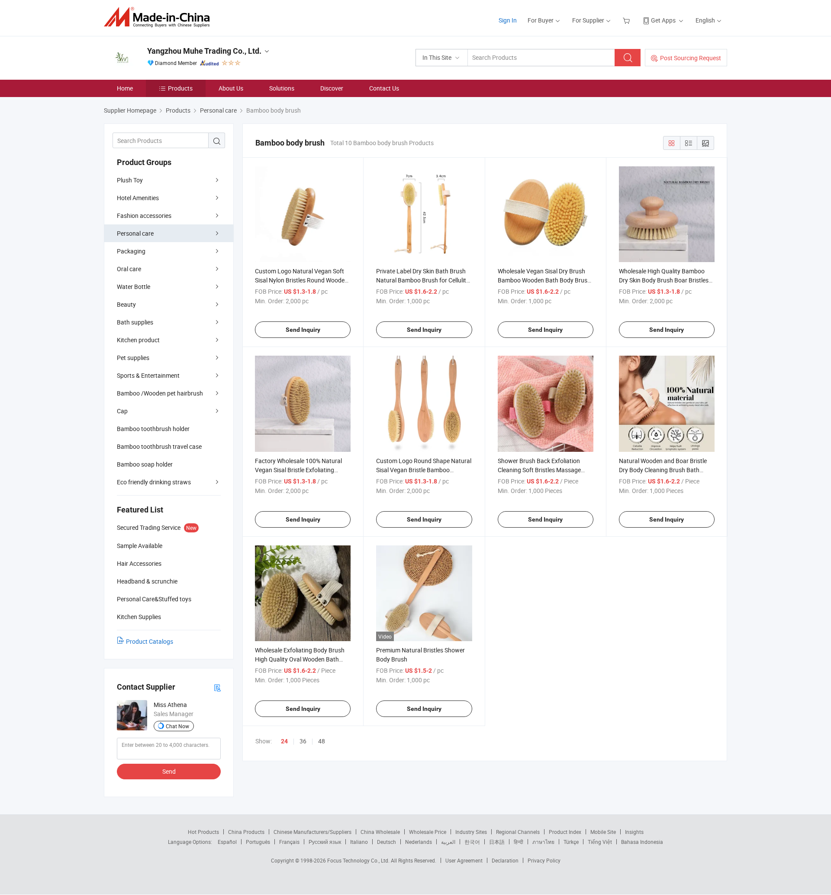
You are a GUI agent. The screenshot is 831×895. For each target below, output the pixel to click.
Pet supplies (133, 357)
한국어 (472, 841)
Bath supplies (135, 322)
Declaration (505, 860)
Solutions (281, 88)
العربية (448, 841)
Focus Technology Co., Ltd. (359, 860)
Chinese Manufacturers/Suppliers (312, 831)
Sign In (508, 20)
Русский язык (325, 841)
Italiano (359, 841)
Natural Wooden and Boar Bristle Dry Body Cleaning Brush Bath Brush (663, 470)
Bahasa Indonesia (642, 841)
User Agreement (464, 860)
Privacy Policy (544, 860)
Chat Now (177, 726)
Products (180, 88)
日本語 (497, 841)
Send (169, 771)
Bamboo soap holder (145, 464)
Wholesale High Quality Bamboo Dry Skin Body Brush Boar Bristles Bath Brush (664, 280)
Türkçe (571, 841)
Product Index (565, 831)
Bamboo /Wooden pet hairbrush (160, 393)
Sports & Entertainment (148, 375)
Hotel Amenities (138, 198)
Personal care (135, 233)
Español (227, 841)
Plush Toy (130, 180)
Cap (122, 411)
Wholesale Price (427, 831)
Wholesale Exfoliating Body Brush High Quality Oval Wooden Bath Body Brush (300, 659)
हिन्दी (518, 841)
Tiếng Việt (600, 841)
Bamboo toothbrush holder (153, 429)
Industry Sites (471, 831)
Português (258, 841)
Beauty (126, 304)
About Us (231, 88)
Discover (331, 88)
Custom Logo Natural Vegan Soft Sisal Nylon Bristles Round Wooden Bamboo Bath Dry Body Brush (301, 280)
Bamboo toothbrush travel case (159, 446)
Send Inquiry (303, 329)
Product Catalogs (149, 641)
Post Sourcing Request (690, 58)
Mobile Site (603, 831)
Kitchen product (138, 340)
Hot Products (203, 831)
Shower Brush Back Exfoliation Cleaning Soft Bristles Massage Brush (539, 470)
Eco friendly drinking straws (154, 482)
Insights (634, 831)
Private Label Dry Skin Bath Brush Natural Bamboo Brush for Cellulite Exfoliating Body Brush (422, 280)
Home (125, 88)
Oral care (129, 269)
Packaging (131, 251)
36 (303, 741)
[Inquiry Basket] (627, 20)
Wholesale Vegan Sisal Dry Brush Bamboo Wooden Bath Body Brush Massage (544, 280)
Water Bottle (133, 286)
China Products (246, 831)
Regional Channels (518, 831)
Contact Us (384, 88)
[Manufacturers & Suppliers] (159, 17)
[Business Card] (217, 687)
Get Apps (663, 20)
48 (321, 741)
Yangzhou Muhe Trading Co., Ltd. (204, 50)
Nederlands (418, 841)
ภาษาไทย (543, 841)
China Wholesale (380, 831)
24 (284, 741)
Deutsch (386, 841)
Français (289, 841)
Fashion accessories (144, 215)
